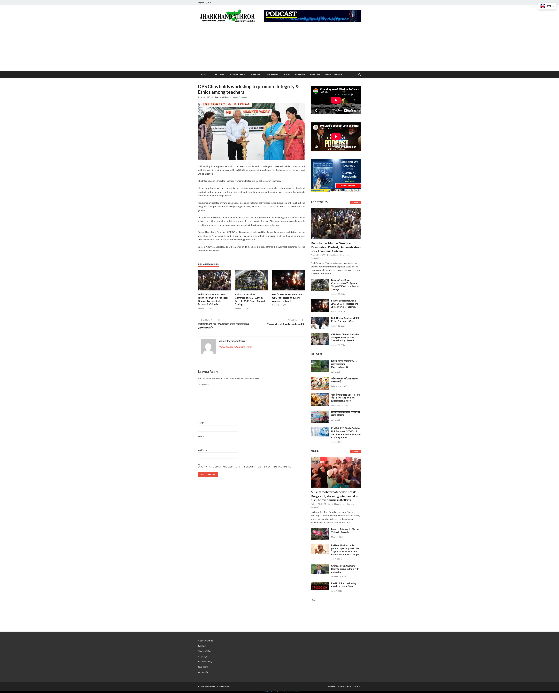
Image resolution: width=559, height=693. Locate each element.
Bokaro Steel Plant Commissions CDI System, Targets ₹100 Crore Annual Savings (250, 299)
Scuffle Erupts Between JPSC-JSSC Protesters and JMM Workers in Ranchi (288, 297)
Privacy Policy (205, 661)
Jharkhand (273, 75)
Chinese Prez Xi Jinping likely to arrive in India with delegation (345, 568)
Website (202, 450)
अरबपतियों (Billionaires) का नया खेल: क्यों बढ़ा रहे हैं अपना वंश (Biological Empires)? (345, 397)
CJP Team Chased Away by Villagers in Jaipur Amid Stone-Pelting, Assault (345, 337)
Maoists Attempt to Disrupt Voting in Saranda (345, 530)
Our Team (203, 666)
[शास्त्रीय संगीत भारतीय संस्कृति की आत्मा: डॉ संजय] (320, 412)
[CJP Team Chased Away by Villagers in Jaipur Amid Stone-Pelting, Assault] (320, 334)
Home (203, 75)
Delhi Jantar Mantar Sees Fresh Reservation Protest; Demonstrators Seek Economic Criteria (213, 299)
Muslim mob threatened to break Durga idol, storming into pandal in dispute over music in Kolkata (334, 496)
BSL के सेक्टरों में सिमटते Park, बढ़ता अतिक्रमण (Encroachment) (344, 364)
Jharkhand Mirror (222, 97)
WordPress (344, 686)
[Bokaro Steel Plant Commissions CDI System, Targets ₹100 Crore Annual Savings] (251, 281)
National (256, 75)
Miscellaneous (333, 75)
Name (202, 423)
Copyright (203, 656)
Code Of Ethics (205, 640)
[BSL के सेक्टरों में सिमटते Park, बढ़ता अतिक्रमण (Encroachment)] (320, 361)
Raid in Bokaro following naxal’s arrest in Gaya (343, 585)
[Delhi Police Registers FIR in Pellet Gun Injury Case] (320, 318)
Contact (202, 645)
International (237, 75)
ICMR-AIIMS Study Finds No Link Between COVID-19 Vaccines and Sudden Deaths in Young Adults (346, 433)
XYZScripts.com (293, 692)
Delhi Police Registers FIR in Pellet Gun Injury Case (345, 319)
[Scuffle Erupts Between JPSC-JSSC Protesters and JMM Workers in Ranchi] (288, 281)
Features (300, 75)
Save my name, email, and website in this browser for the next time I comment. (244, 467)
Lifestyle (315, 75)
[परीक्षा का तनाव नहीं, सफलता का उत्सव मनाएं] (320, 378)
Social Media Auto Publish (269, 692)
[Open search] (359, 74)
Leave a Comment (239, 97)
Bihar (287, 75)
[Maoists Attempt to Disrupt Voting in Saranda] (320, 529)
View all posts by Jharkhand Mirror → (237, 346)
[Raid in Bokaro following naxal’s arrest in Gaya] (320, 583)
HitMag (357, 686)
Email (202, 436)
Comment (204, 384)
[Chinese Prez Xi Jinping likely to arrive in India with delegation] (320, 566)
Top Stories (218, 75)
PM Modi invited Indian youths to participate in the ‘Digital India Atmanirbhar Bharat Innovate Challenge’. (345, 550)
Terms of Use (204, 651)
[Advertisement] (279, 49)
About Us (203, 672)
